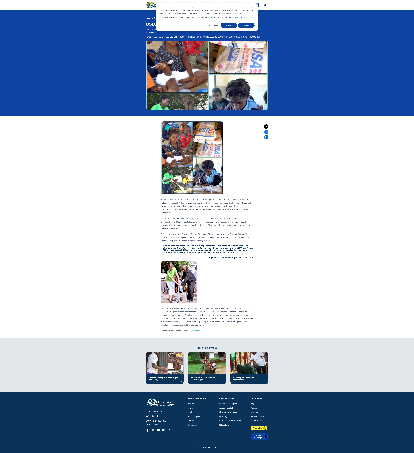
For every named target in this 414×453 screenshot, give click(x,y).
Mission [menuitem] (191, 408)
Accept (228, 25)
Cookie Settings (258, 437)
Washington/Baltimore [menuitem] (228, 408)
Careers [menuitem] (191, 420)
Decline (246, 25)
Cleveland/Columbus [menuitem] (228, 412)
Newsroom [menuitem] (255, 412)
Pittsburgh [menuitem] (223, 416)
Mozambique (254, 37)
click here (196, 330)
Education (223, 37)
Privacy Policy (237, 13)
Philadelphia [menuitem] (224, 425)
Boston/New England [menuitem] (228, 403)
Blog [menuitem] (252, 403)
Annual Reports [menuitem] (194, 416)
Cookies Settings (211, 25)
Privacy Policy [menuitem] (256, 420)
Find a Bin (257, 428)
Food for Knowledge (206, 37)
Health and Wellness (162, 37)
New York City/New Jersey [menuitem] (230, 420)
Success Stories (187, 37)
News (148, 37)
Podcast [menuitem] (254, 408)
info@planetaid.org (154, 411)
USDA (176, 37)
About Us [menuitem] (191, 403)
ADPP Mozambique (238, 37)
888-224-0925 (152, 416)
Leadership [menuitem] (192, 412)
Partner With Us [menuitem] (257, 416)
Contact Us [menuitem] (192, 425)
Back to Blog (152, 18)
